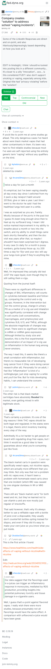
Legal (5, 642)
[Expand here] (44, 21)
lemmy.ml (6, 28)
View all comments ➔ (13, 115)
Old (24, 103)
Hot (6, 97)
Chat (5, 109)
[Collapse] (5, 128)
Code (5, 658)
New (42, 97)
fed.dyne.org (15, 3)
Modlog (6, 636)
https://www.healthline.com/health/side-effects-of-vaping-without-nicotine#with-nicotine (24, 551)
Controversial (28, 97)
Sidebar (7, 91)
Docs (4, 653)
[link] (12, 32)
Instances (7, 647)
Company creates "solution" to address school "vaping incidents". (18, 22)
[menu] (47, 3)
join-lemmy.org (10, 664)
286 (6, 32)
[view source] (37, 32)
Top (15, 97)
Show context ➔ (10, 122)
